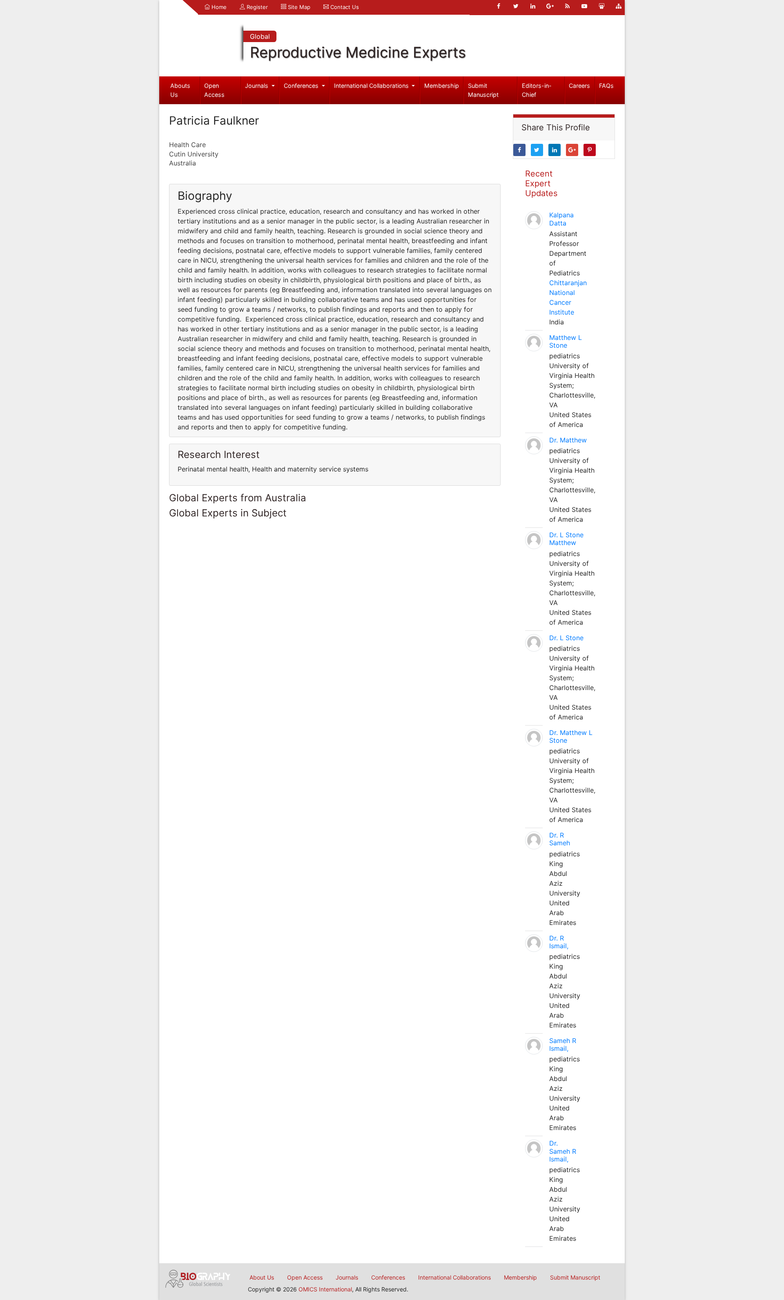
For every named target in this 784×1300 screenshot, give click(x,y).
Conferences (302, 85)
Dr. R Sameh (559, 839)
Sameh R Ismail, (562, 1044)
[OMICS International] (198, 1278)
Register (256, 7)
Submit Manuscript (483, 90)
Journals (257, 85)
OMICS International (325, 1289)
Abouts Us (180, 90)
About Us (261, 1277)
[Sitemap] (618, 6)
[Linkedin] (533, 6)
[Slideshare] (601, 6)
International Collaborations (372, 85)
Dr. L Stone (566, 638)
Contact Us (344, 7)
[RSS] (567, 6)
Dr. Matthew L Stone (570, 736)
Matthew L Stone (565, 341)
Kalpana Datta (561, 219)
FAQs (606, 85)
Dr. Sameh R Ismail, (562, 1151)
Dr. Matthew (568, 440)
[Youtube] (584, 6)
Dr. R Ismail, (558, 942)
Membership (441, 85)
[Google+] (550, 6)
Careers (579, 85)
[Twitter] (516, 6)
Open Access (214, 90)
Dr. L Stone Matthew (566, 539)
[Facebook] (498, 6)
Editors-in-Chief (537, 90)
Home (218, 7)
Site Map (298, 7)
